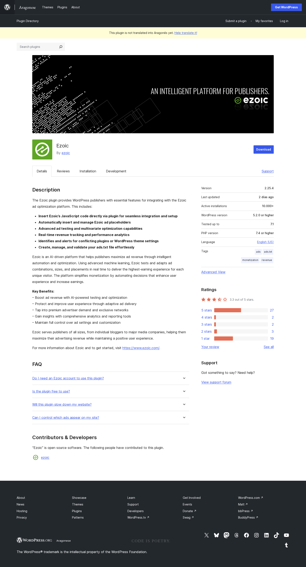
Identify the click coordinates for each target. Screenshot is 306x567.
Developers (135, 511)
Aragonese (63, 540)
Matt (243, 504)
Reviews (63, 171)
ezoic (66, 153)
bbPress (245, 511)
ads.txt (268, 251)
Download (263, 149)
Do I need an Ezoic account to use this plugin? (68, 378)
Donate (190, 511)
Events (187, 504)
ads (258, 251)
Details (42, 171)
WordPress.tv (138, 517)
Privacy (22, 517)
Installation (88, 171)
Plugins (77, 511)
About (21, 497)
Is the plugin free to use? (51, 391)
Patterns (78, 517)
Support (268, 171)
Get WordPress (286, 7)
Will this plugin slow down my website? (62, 404)
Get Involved (192, 497)
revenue (267, 260)
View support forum (216, 382)
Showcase (79, 497)
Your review (210, 347)
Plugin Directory (28, 21)
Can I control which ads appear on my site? (65, 418)
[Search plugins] (61, 47)
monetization (250, 260)
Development (116, 171)
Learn (131, 497)
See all (269, 347)
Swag (188, 517)
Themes (77, 504)
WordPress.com (250, 497)
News (20, 504)
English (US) (265, 242)
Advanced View (213, 272)
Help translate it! (185, 33)
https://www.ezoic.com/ (140, 348)
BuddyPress (248, 517)
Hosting (22, 511)
